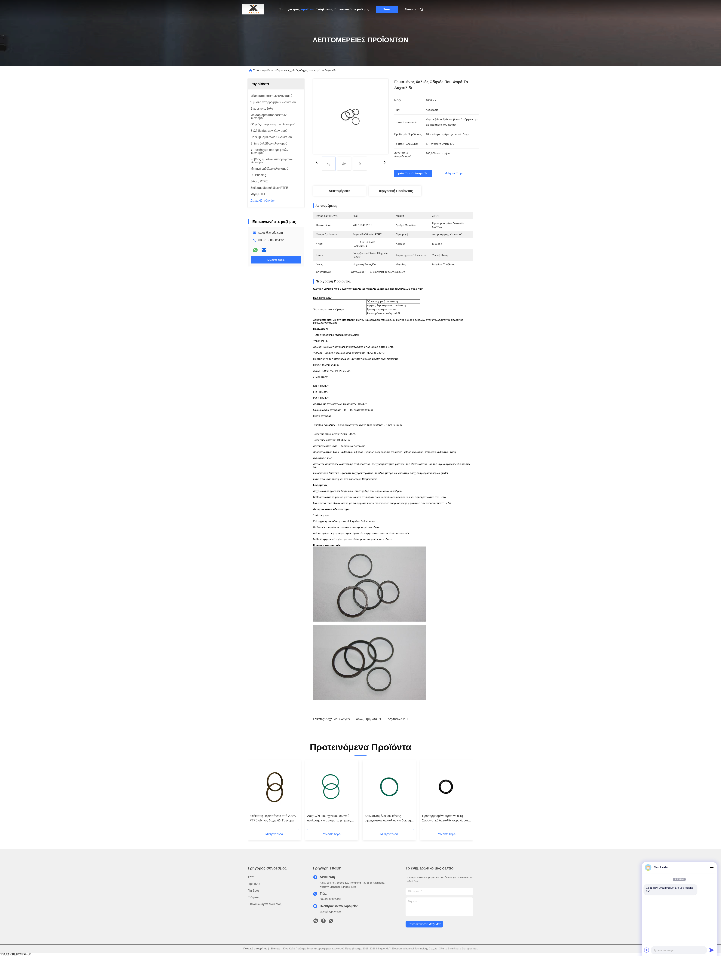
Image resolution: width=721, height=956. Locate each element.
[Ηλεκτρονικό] (264, 250)
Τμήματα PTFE (375, 719)
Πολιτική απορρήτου (255, 948)
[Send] (712, 950)
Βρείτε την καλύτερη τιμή (413, 173)
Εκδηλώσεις (324, 9)
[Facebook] (323, 921)
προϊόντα (307, 9)
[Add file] (646, 950)
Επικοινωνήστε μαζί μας (351, 9)
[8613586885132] (331, 921)
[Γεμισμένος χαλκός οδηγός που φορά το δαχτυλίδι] (350, 116)
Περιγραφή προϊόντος (395, 191)
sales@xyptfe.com (270, 232)
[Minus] (711, 867)
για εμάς (293, 9)
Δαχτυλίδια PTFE (399, 719)
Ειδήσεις (253, 897)
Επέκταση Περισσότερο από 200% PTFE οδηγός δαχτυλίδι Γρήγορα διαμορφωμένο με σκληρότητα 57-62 (274, 818)
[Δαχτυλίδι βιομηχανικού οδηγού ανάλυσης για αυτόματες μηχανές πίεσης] (331, 787)
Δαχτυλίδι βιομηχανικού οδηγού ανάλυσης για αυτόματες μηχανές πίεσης (329, 818)
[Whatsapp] (255, 250)
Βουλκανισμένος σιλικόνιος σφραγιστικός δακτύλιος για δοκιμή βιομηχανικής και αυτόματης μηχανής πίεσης (389, 818)
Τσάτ (386, 9)
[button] (254, 796)
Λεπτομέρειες (339, 191)
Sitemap (275, 948)
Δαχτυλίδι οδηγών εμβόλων (344, 719)
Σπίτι (282, 9)
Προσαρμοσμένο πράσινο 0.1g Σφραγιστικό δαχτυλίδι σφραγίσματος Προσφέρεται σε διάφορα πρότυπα (446, 818)
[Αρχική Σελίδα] (253, 9)
